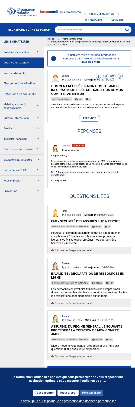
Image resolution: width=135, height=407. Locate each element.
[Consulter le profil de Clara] (55, 216)
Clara (65, 211)
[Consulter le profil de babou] (55, 81)
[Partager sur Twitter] (105, 77)
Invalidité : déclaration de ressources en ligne (87, 275)
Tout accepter (44, 392)
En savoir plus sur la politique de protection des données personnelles (67, 401)
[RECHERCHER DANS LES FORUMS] (127, 29)
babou (65, 75)
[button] (67, 18)
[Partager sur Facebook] (98, 77)
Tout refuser (68, 392)
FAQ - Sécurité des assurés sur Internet (85, 221)
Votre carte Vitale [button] (15, 73)
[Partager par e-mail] (112, 77)
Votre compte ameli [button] (16, 62)
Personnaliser (91, 392)
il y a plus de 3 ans (70, 150)
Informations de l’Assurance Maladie (70, 227)
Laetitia (66, 145)
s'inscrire (117, 20)
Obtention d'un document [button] (20, 94)
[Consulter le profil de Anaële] (55, 268)
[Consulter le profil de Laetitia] (55, 151)
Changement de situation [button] (19, 83)
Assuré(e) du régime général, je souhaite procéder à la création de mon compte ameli (86, 330)
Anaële (66, 263)
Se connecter (93, 20)
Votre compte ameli (61, 99)
